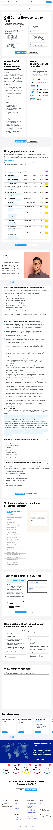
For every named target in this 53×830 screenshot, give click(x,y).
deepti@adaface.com (5, 808)
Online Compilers (30, 814)
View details (4, 732)
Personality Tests (40, 8)
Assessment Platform (11, 8)
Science (16, 803)
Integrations (17, 808)
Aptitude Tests (18, 8)
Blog (40, 805)
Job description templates (31, 810)
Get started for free (21, 52)
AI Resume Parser (18, 811)
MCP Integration (17, 810)
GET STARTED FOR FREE (39, 759)
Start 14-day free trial (31, 789)
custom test (39, 45)
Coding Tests (25, 8)
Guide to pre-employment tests (32, 818)
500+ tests (6, 14)
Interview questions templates (32, 812)
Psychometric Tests (32, 8)
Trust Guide (32, 826)
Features (16, 806)
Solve (47, 171)
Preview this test (20, 493)
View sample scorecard (31, 493)
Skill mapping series (30, 809)
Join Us (41, 803)
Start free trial (49, 1)
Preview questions (32, 52)
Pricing (16, 805)
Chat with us (20, 789)
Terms (20, 826)
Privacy (25, 826)
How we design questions (9, 160)
